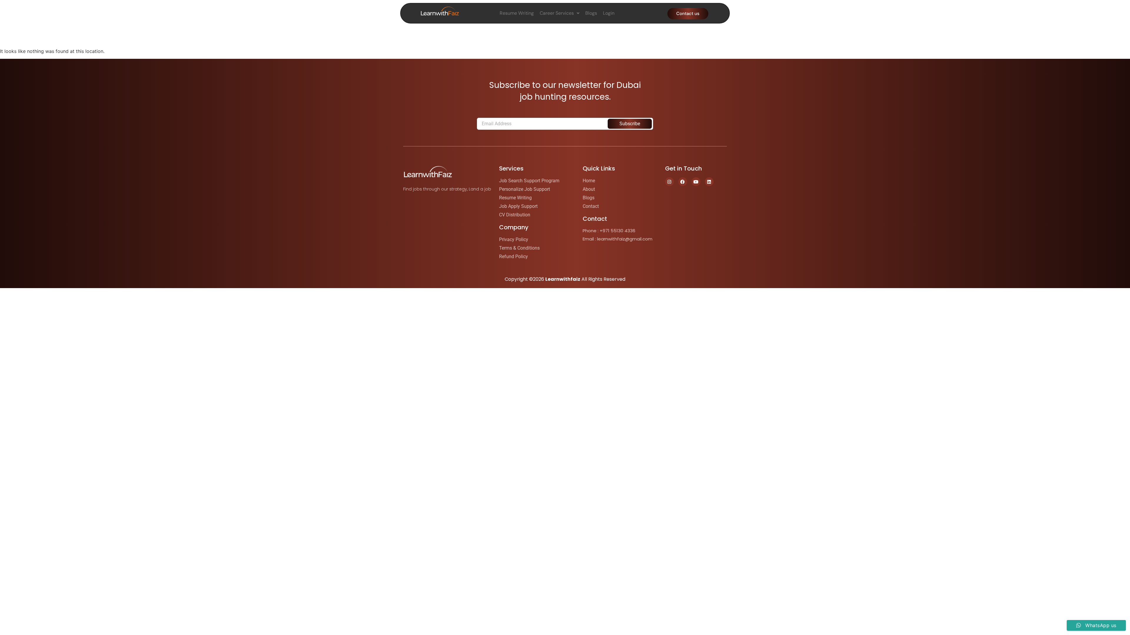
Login (608, 13)
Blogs (591, 13)
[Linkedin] (709, 181)
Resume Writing (517, 13)
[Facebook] (682, 181)
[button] (559, 13)
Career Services (557, 13)
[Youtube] (696, 181)
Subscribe (629, 123)
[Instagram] (669, 181)
